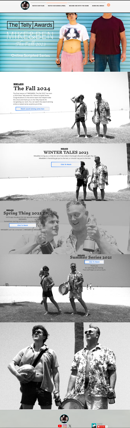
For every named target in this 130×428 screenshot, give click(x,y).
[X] (70, 426)
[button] (78, 5)
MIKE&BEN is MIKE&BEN (32, 230)
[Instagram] (65, 426)
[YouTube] (60, 426)
